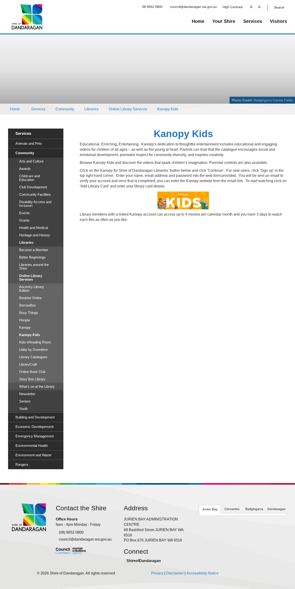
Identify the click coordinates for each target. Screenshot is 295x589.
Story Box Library (32, 379)
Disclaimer (175, 573)
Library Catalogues (33, 357)
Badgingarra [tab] (254, 509)
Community (65, 109)
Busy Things (28, 313)
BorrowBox (27, 305)
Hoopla (24, 320)
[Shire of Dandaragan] (27, 16)
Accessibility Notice (202, 573)
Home (198, 21)
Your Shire (223, 21)
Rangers (21, 464)
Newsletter (27, 394)
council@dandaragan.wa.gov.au (193, 7)
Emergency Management (34, 436)
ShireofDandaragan (144, 561)
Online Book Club (32, 372)
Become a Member (33, 250)
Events (24, 213)
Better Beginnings (32, 257)
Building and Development (35, 417)
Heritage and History (34, 235)
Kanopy (25, 327)
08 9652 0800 (152, 7)
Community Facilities (35, 194)
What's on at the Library (37, 386)
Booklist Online (30, 298)
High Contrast (233, 7)
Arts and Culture (31, 161)
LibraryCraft (28, 364)
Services (252, 21)
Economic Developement (34, 427)
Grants (24, 220)
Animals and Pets (28, 143)
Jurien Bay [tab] (210, 509)
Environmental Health (31, 446)
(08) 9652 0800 (71, 532)
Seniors (25, 401)
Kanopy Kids (167, 109)
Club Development (33, 187)
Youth (23, 409)
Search (279, 7)
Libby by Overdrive (33, 350)
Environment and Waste (33, 455)
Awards (25, 169)
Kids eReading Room (35, 342)
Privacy (157, 573)
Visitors (278, 21)
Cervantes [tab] (231, 509)
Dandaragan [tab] (276, 509)
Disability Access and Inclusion (35, 203)
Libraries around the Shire (34, 266)
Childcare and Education (29, 178)
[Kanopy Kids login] (183, 200)
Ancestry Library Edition (31, 288)
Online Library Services (128, 109)
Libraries (91, 109)
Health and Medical (33, 228)
